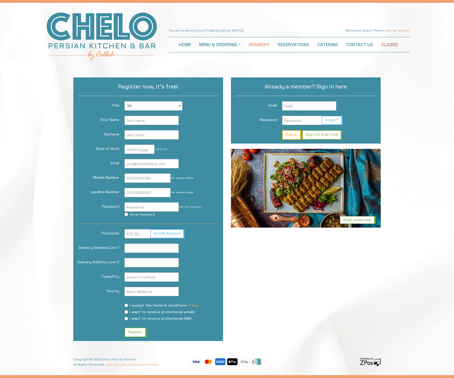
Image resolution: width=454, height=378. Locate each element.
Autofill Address (167, 233)
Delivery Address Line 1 (98, 247)
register (403, 30)
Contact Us (359, 45)
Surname (111, 134)
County (112, 290)
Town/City (110, 276)
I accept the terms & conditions (164, 305)
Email (115, 163)
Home (185, 45)
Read (195, 305)
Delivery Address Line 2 (98, 262)
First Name (110, 119)
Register (135, 332)
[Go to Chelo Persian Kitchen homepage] (101, 36)
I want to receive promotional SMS (161, 318)
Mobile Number (106, 177)
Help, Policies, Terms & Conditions (132, 365)
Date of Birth (107, 148)
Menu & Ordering (218, 45)
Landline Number (104, 192)
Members (259, 45)
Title (115, 105)
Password (110, 206)
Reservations (293, 45)
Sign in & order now (322, 134)
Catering (327, 45)
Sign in (291, 134)
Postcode (110, 233)
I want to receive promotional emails (162, 311)
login (388, 30)
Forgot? (331, 120)
